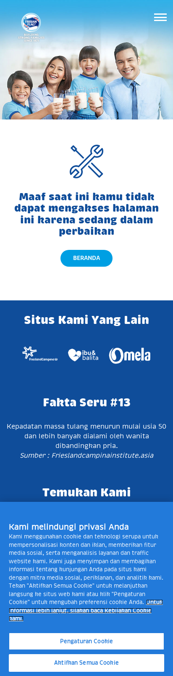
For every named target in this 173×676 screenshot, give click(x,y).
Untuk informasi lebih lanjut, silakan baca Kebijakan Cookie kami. (86, 610)
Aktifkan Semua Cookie (86, 662)
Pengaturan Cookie (86, 641)
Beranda (86, 258)
